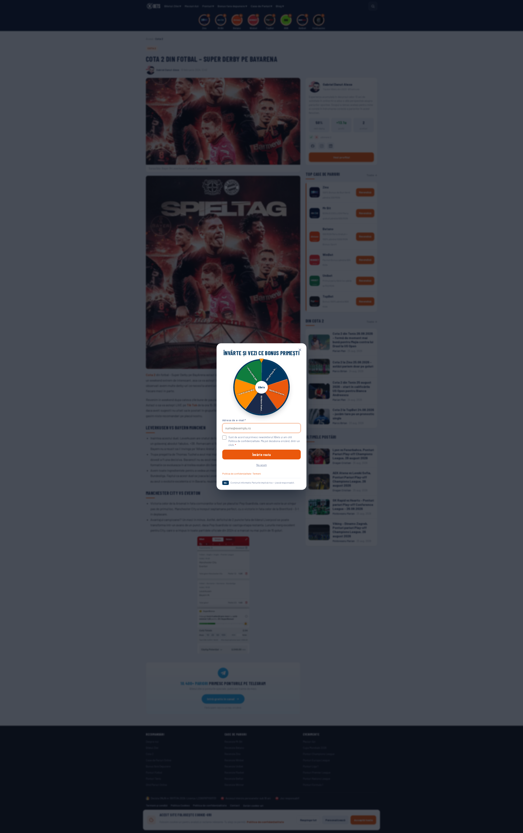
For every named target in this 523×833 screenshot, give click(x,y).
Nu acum (261, 465)
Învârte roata (261, 454)
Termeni (257, 473)
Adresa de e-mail (234, 420)
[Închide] (299, 349)
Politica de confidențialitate (236, 473)
